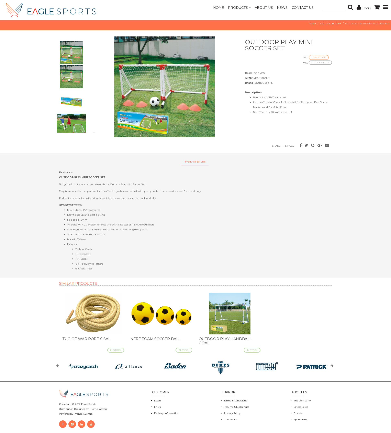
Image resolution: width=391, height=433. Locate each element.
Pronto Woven (98, 408)
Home (218, 8)
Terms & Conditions (235, 400)
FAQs (157, 406)
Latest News (301, 406)
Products (238, 8)
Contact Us (303, 8)
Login (157, 400)
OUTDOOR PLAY (330, 23)
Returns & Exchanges (236, 406)
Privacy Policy (232, 413)
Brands (298, 413)
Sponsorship (301, 419)
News (282, 8)
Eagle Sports (88, 404)
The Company (302, 400)
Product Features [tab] (195, 161)
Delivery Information (166, 413)
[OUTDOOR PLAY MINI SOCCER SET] (164, 86)
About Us (264, 8)
